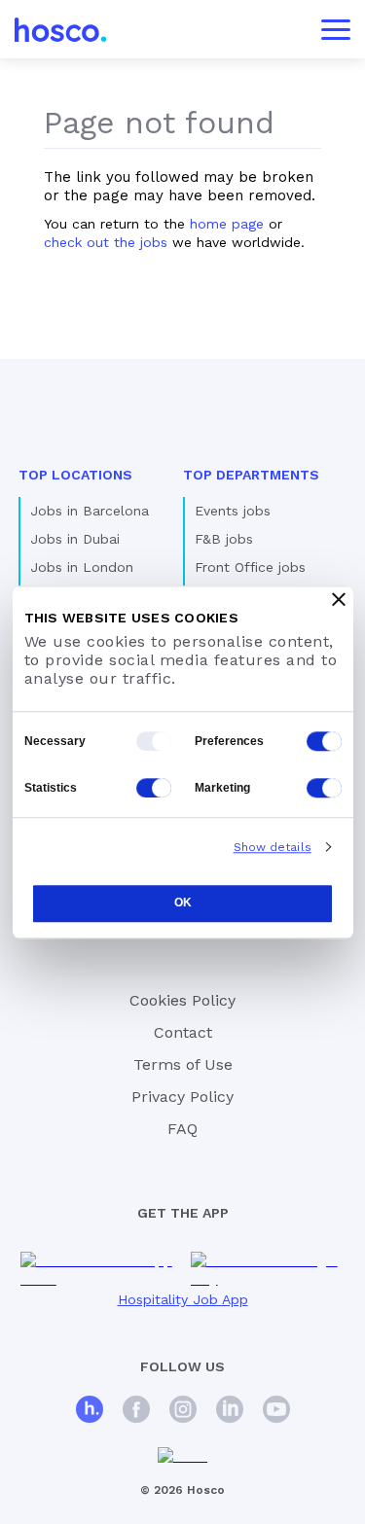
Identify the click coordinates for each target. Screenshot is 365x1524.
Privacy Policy (182, 1096)
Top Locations (75, 474)
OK (183, 903)
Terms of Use (183, 1064)
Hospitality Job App (183, 1299)
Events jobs (233, 510)
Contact (183, 1032)
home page (227, 223)
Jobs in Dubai (75, 539)
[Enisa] (182, 1456)
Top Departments (251, 474)
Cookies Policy (182, 1000)
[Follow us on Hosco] (89, 1412)
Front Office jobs (250, 567)
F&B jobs (224, 539)
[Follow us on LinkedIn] (229, 1412)
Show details (272, 847)
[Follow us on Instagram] (183, 1412)
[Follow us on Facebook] (136, 1412)
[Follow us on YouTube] (276, 1412)
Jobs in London (81, 567)
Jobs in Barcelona (89, 510)
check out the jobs (105, 242)
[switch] (324, 741)
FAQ (182, 1128)
